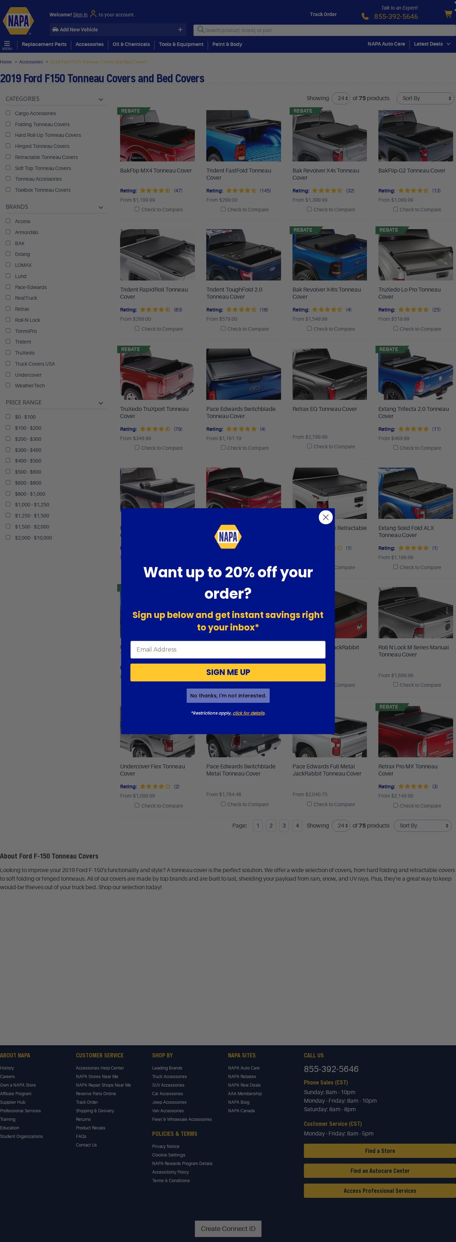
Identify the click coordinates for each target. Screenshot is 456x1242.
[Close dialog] (326, 517)
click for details (248, 713)
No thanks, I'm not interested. (228, 695)
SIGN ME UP (228, 672)
